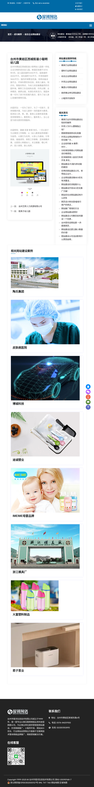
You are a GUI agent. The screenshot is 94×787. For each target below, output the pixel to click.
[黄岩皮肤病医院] (47, 322)
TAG (49, 783)
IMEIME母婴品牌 (23, 516)
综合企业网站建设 (32, 34)
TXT (45, 783)
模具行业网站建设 (69, 65)
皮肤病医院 (20, 347)
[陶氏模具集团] (47, 272)
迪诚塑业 (18, 460)
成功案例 (18, 34)
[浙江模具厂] (47, 546)
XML (40, 783)
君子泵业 (18, 670)
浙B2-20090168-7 (63, 779)
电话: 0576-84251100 (42, 3)
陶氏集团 (18, 291)
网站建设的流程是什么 (71, 184)
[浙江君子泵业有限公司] (47, 645)
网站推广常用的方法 (70, 208)
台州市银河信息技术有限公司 (42, 779)
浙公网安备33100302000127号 (24, 783)
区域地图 (63, 783)
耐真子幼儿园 (24, 211)
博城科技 (18, 403)
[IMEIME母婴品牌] (47, 490)
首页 (10, 34)
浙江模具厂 (20, 572)
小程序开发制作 (68, 98)
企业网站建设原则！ (70, 212)
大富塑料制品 (21, 614)
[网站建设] (47, 17)
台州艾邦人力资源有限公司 (30, 206)
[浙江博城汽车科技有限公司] (47, 378)
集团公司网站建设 (69, 87)
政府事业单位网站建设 (71, 93)
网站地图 (55, 783)
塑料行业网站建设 (69, 71)
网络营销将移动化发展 (71, 133)
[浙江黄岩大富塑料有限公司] (47, 595)
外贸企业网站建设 (69, 82)
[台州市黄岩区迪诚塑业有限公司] (47, 434)
